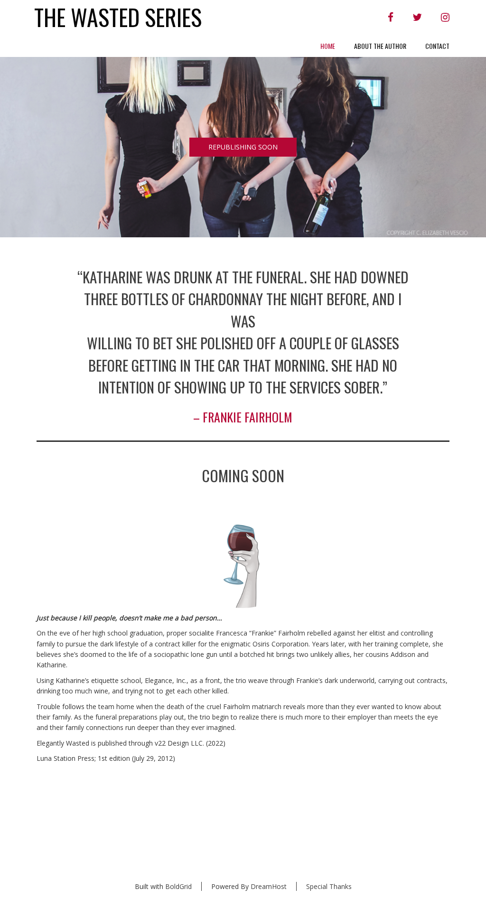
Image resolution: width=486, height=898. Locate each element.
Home (327, 46)
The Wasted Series (118, 17)
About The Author (380, 46)
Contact (437, 46)
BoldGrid (178, 886)
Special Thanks (329, 886)
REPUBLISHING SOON (243, 146)
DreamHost (269, 886)
